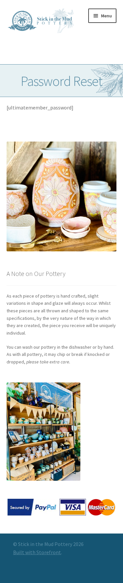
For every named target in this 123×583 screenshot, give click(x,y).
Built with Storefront (37, 552)
